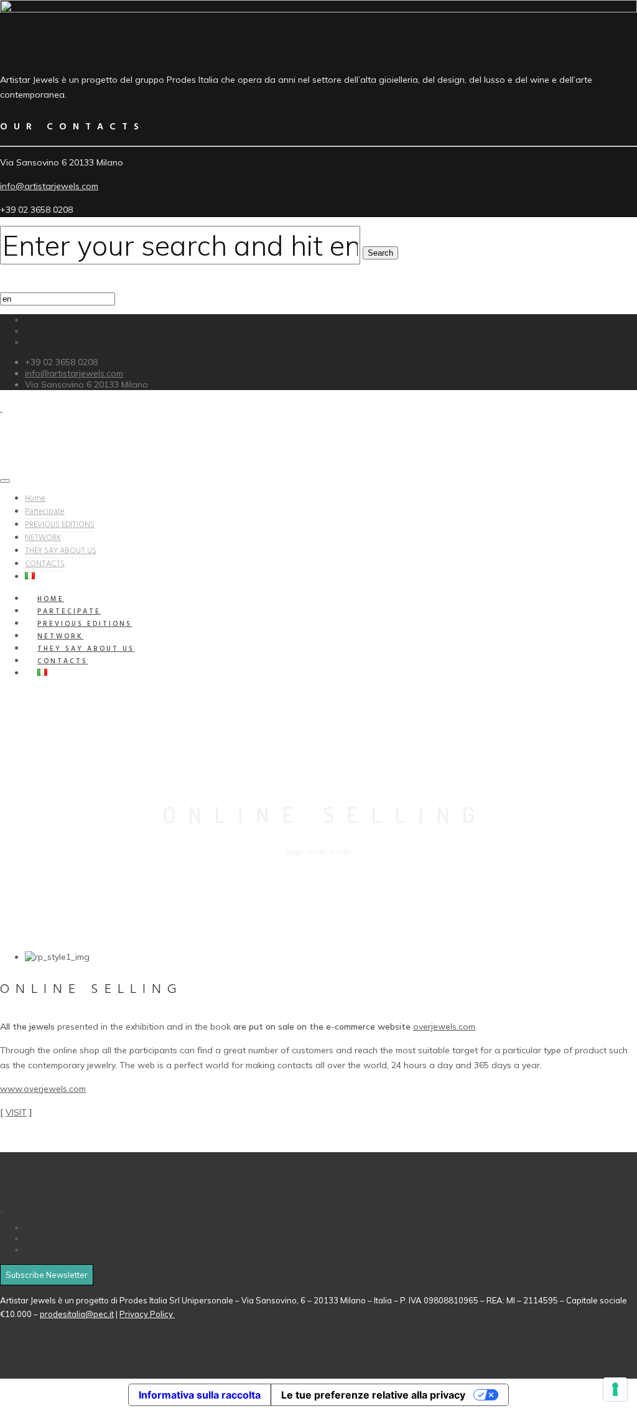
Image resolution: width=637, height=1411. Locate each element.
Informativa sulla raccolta (200, 1395)
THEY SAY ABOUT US (60, 550)
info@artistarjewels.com (49, 186)
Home (35, 498)
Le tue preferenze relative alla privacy (373, 1395)
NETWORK (43, 537)
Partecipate (45, 511)
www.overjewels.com (43, 1088)
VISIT (16, 1112)
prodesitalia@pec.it (77, 1314)
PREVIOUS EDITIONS (60, 524)
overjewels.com (444, 1026)
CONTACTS (45, 563)
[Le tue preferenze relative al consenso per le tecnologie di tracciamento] (615, 1389)
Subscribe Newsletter (47, 1275)
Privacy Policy (147, 1314)
